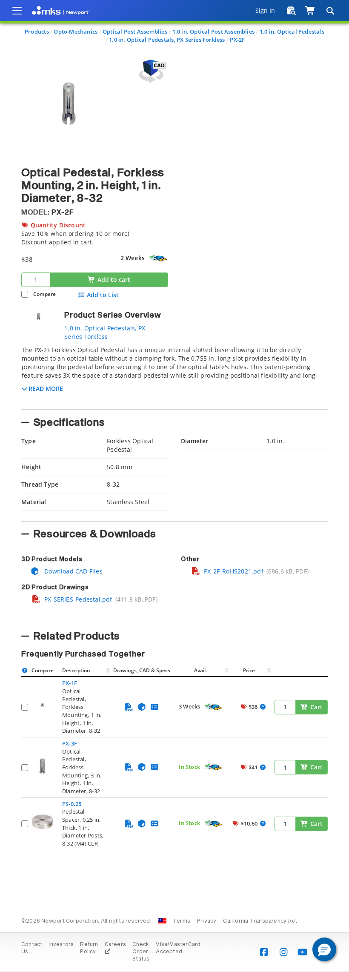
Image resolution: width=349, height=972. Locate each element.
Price (249, 670)
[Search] (329, 10)
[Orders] (291, 10)
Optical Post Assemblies (135, 31)
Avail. (201, 670)
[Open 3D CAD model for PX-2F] (151, 71)
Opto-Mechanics (75, 31)
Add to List (103, 295)
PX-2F (237, 39)
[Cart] (310, 10)
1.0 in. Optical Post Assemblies (213, 31)
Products (37, 31)
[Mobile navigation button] (17, 10)
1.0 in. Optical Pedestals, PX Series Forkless (167, 39)
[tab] (174, 375)
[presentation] (174, 486)
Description (76, 670)
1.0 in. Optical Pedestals (292, 31)
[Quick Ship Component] (158, 258)
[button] (324, 949)
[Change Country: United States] (162, 921)
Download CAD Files (73, 571)
